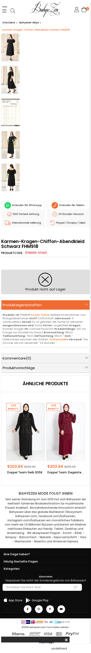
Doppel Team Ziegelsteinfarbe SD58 (65, 472)
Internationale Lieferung (26, 223)
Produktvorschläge (19, 367)
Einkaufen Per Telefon (71, 205)
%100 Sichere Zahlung (25, 214)
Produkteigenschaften (22, 304)
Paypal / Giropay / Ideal (70, 223)
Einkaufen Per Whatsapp (26, 205)
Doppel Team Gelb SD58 (24, 472)
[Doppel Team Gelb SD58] (25, 432)
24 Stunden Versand (71, 214)
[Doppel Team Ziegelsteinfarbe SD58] (65, 432)
